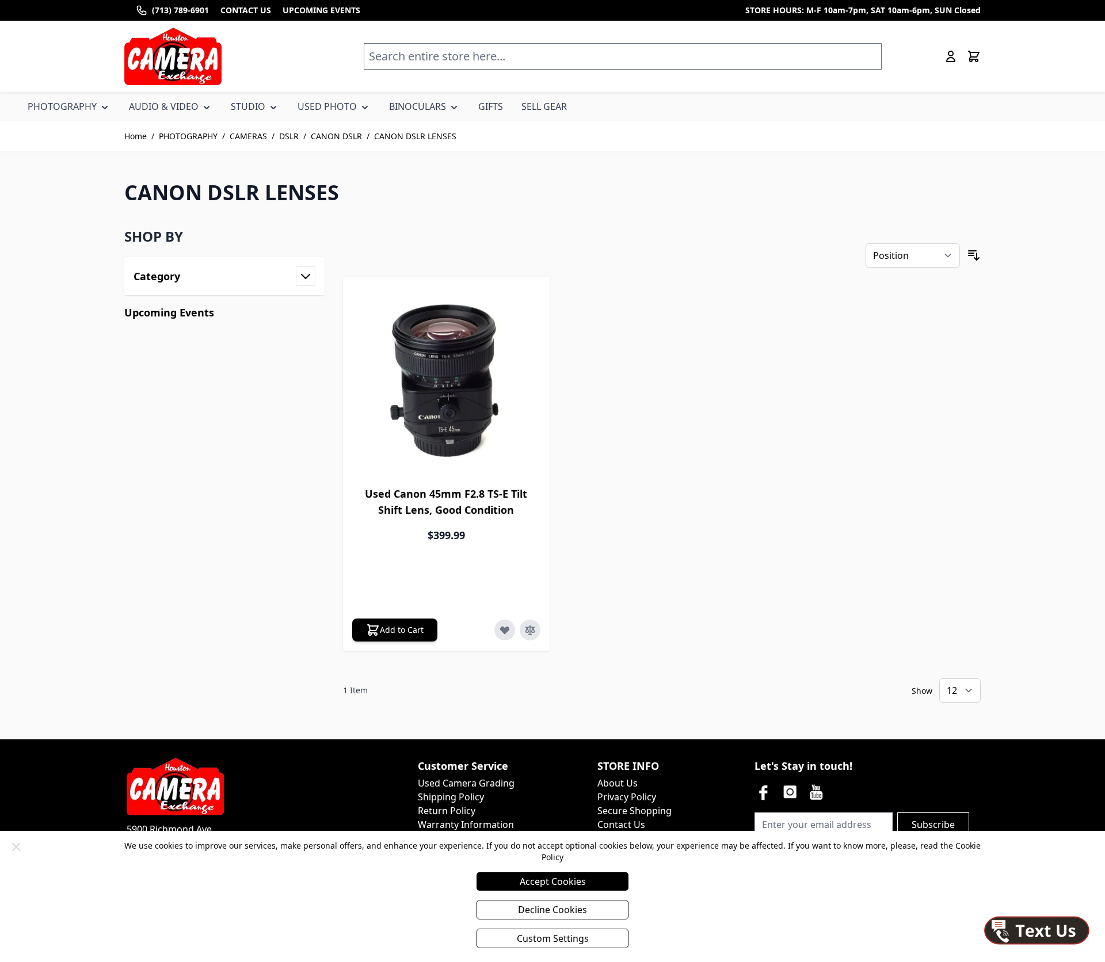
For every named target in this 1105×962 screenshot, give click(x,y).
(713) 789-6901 (180, 10)
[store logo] (173, 56)
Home (135, 136)
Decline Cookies (552, 909)
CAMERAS (248, 136)
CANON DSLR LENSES (415, 136)
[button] (224, 236)
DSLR (289, 136)
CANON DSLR (336, 136)
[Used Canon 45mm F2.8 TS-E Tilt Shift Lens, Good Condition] (446, 380)
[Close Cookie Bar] (16, 847)
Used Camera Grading (466, 783)
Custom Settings (553, 938)
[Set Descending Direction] (974, 255)
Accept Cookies (553, 881)
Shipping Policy (451, 797)
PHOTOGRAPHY (188, 136)
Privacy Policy (626, 797)
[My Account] (951, 56)
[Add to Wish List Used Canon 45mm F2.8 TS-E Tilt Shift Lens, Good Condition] (504, 630)
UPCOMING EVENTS (321, 10)
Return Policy (446, 810)
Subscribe (933, 824)
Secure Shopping (634, 810)
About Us (617, 783)
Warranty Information (466, 824)
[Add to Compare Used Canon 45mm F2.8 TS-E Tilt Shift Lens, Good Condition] (530, 630)
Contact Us (621, 824)
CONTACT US (245, 10)
